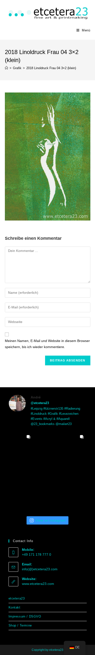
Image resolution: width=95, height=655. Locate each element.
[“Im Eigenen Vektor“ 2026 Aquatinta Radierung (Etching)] (21, 498)
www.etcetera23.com (38, 584)
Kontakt (14, 607)
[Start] (6, 68)
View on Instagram (50, 520)
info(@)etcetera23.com (39, 569)
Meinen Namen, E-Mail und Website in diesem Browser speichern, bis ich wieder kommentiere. (47, 344)
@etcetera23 (40, 403)
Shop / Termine (20, 625)
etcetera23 (17, 598)
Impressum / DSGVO (25, 616)
